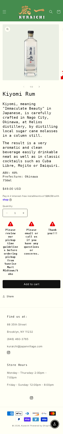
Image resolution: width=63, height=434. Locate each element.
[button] (4, 12)
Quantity (7, 206)
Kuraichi (25, 425)
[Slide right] (39, 87)
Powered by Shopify (40, 425)
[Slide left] (24, 87)
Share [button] (10, 296)
